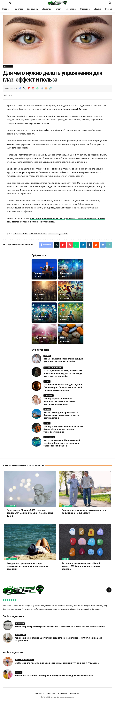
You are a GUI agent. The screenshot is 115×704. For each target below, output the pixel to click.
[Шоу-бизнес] (44, 334)
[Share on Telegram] (42, 88)
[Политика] (44, 269)
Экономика (66, 273)
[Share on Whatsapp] (37, 88)
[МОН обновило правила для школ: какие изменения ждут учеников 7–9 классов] (8, 661)
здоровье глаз (21, 234)
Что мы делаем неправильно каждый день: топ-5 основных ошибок (63, 360)
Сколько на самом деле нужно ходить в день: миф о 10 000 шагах (84, 511)
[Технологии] (44, 312)
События (11, 506)
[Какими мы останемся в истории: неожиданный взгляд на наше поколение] (8, 674)
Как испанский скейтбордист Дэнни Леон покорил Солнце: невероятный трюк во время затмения (62, 387)
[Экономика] (70, 269)
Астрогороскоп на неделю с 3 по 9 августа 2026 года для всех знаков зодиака (81, 566)
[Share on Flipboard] (29, 88)
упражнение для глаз (58, 234)
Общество (39, 294)
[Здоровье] (70, 312)
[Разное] (70, 334)
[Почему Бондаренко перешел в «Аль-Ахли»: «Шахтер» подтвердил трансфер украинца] (36, 428)
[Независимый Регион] (57, 3)
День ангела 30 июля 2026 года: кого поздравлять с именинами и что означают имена (29, 513)
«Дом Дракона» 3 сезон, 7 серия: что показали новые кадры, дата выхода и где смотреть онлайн (62, 373)
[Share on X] (24, 88)
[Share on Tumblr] (89, 245)
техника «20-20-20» (38, 234)
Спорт (63, 294)
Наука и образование (24, 660)
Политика (39, 273)
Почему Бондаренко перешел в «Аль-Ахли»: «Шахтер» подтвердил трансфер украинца (63, 429)
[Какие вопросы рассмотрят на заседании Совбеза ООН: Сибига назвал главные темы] (8, 625)
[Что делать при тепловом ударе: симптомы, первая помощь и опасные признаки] (30, 542)
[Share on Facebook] (20, 88)
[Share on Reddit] (96, 245)
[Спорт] (70, 291)
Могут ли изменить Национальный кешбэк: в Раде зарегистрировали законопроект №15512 (61, 443)
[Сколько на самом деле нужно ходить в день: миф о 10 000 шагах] (85, 489)
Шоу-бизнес (40, 338)
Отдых (47, 367)
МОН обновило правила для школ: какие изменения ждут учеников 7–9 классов (57, 663)
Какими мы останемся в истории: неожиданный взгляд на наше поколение (54, 675)
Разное (64, 338)
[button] (5, 3)
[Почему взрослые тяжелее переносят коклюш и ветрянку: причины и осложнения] (36, 400)
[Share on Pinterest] (33, 88)
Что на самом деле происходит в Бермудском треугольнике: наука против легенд (61, 415)
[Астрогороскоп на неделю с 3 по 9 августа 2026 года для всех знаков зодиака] (85, 542)
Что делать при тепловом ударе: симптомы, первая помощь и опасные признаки (27, 566)
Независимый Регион (75, 109)
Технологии (40, 316)
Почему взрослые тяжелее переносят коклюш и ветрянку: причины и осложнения (59, 401)
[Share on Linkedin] (83, 245)
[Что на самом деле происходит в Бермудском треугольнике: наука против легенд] (36, 414)
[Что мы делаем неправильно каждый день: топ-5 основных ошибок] (36, 359)
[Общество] (44, 291)
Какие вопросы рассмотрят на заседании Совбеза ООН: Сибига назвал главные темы (60, 626)
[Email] (46, 88)
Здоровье (8, 66)
